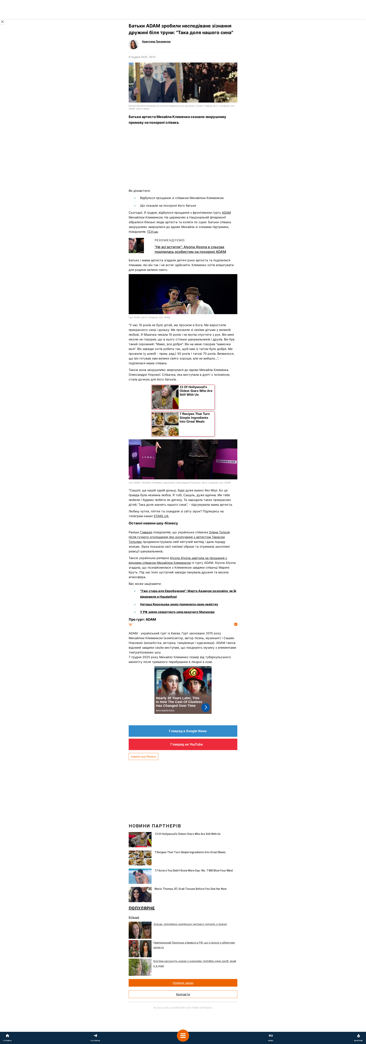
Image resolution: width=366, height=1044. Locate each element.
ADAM (226, 212)
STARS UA (161, 516)
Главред (146, 532)
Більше (134, 917)
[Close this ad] (2, 21)
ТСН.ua (152, 232)
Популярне (142, 908)
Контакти (183, 994)
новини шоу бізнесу (143, 756)
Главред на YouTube (186, 744)
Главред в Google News (188, 731)
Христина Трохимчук (156, 41)
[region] (183, 157)
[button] (183, 1038)
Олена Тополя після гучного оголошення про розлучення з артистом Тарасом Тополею (179, 537)
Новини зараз (183, 983)
